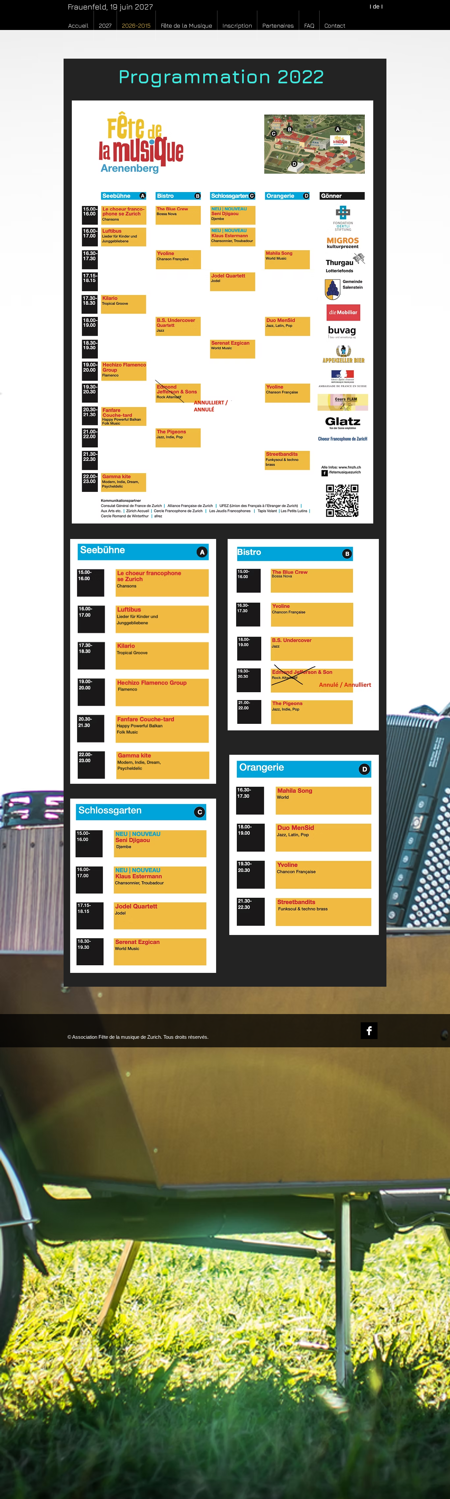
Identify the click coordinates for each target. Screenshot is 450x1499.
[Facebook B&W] (369, 1030)
